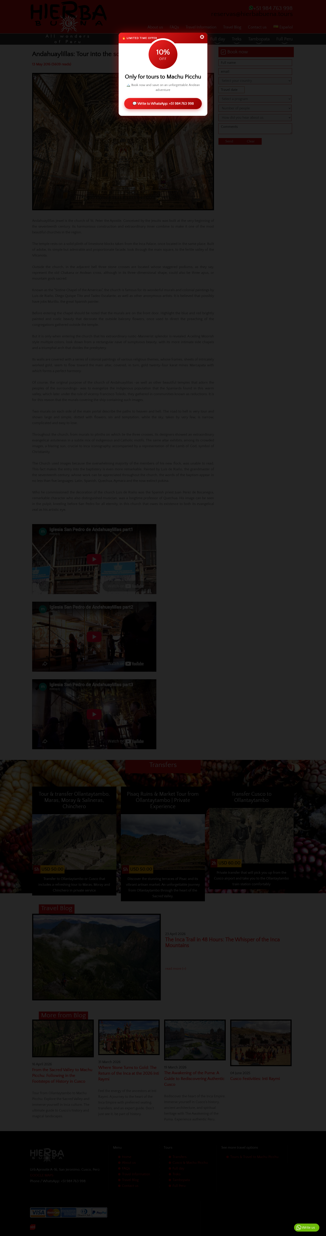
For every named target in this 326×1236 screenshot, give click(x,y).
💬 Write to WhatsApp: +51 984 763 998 (163, 104)
